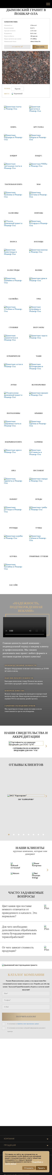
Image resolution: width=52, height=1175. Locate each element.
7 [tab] (38, 834)
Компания (9, 1139)
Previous (6, 746)
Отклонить (28, 1168)
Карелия (17, 89)
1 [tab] (8, 834)
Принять (41, 1168)
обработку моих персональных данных (28, 1023)
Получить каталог (26, 1017)
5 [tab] (28, 834)
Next (46, 746)
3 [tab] (18, 834)
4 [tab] (23, 834)
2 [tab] (13, 834)
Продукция (10, 1145)
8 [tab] (43, 834)
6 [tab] (33, 834)
